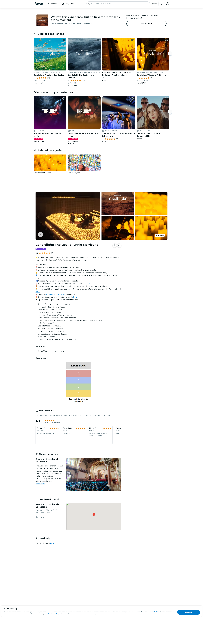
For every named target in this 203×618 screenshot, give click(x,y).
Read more (40, 484)
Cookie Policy (154, 612)
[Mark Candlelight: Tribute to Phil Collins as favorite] (166, 40)
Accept (188, 612)
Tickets (145, 252)
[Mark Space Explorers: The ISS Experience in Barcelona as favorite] (132, 98)
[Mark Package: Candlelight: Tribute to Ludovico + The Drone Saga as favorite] (132, 40)
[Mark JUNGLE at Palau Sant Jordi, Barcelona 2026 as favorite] (166, 98)
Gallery (161, 235)
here (89, 284)
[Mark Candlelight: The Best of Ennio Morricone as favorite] (119, 245)
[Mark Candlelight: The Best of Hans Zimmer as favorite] (98, 40)
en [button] (155, 4)
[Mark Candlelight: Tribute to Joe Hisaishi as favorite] (63, 40)
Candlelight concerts (55, 294)
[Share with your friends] (114, 245)
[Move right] (170, 53)
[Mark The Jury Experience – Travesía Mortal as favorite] (63, 98)
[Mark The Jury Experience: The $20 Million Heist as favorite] (98, 98)
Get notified (146, 24)
